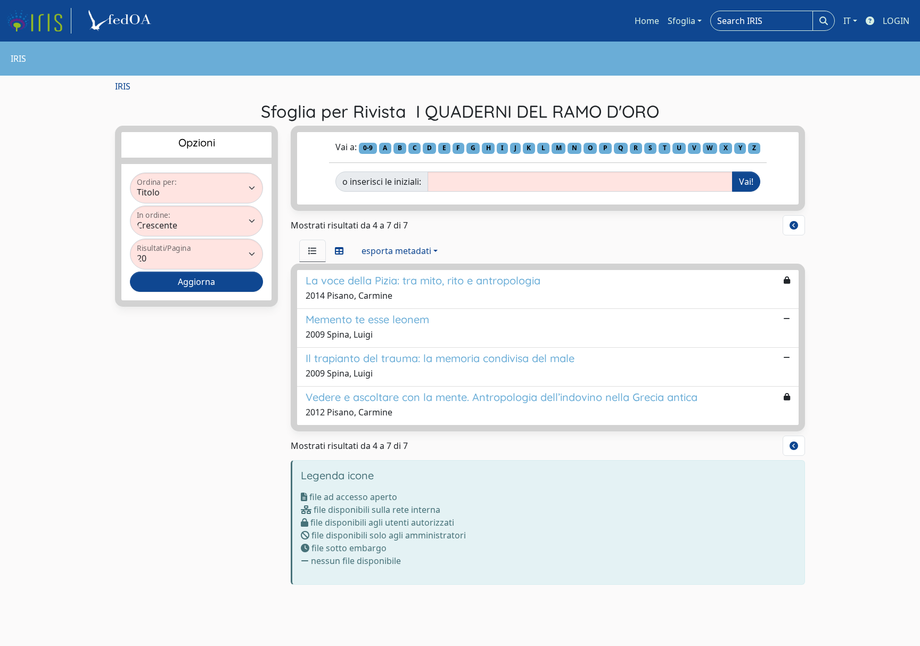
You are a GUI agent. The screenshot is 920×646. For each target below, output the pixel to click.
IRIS (122, 86)
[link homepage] (38, 21)
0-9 (368, 147)
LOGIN (896, 21)
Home (647, 21)
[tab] (312, 251)
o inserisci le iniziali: (381, 181)
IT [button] (847, 21)
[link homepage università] (121, 21)
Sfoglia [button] (681, 21)
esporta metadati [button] (396, 251)
